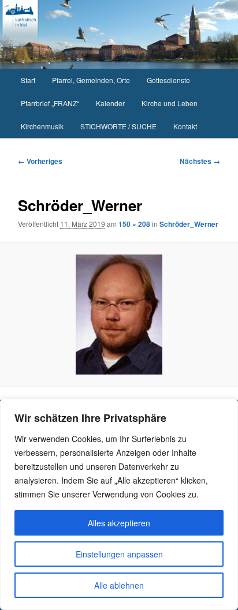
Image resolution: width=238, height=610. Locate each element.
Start (28, 80)
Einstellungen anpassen (119, 554)
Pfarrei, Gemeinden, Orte (91, 80)
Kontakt (185, 126)
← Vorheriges (40, 161)
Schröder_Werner (188, 224)
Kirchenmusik (42, 126)
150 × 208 (134, 224)
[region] (119, 504)
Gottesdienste (168, 80)
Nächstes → (200, 161)
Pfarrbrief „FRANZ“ (50, 103)
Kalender (110, 103)
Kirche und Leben (170, 103)
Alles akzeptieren (119, 523)
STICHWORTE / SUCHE (118, 126)
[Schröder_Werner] (118, 315)
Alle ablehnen (119, 585)
